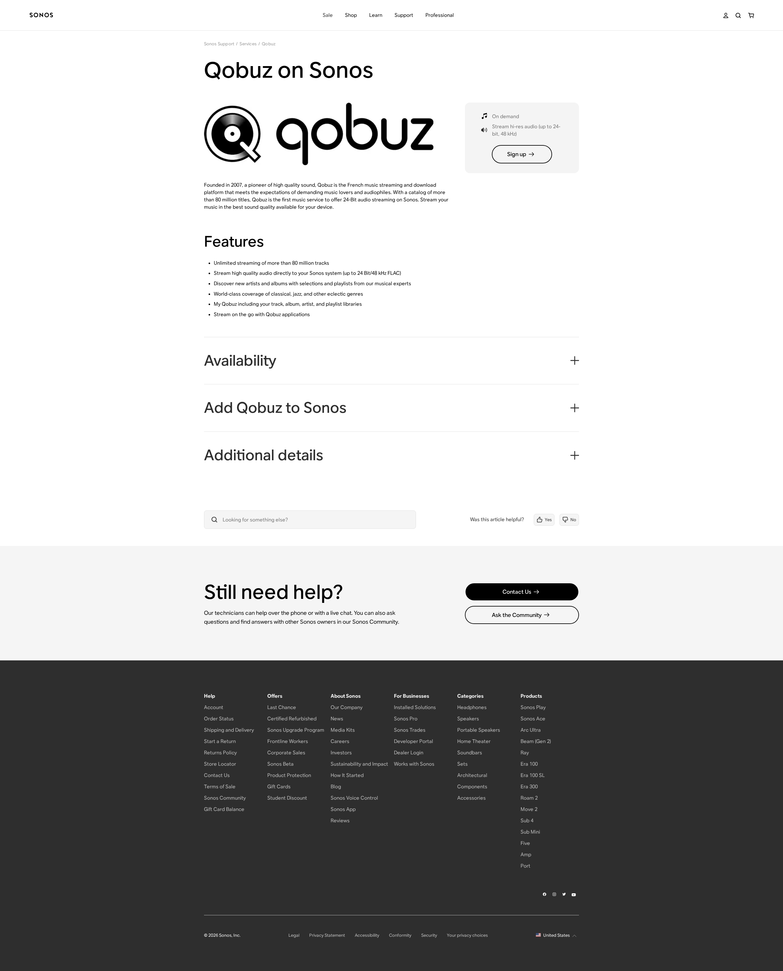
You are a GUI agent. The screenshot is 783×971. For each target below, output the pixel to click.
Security (429, 935)
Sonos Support (219, 44)
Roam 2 (529, 798)
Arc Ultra (531, 730)
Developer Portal (413, 741)
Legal (293, 935)
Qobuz (269, 44)
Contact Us (517, 591)
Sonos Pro (405, 718)
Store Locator (220, 764)
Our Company (346, 707)
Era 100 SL (533, 775)
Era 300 (529, 786)
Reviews (340, 820)
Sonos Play (533, 707)
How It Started (347, 775)
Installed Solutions (415, 707)
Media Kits (343, 730)
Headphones (472, 707)
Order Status (219, 718)
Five (525, 843)
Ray (525, 752)
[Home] (41, 15)
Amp (526, 854)
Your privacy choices (467, 935)
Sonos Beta (280, 764)
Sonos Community (225, 798)
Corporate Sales (286, 752)
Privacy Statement (327, 935)
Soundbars (469, 752)
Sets (462, 764)
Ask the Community (517, 614)
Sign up (516, 154)
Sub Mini (530, 832)
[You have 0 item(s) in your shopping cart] (751, 15)
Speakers (468, 718)
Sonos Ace (533, 718)
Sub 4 (527, 820)
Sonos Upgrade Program (295, 730)
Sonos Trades (409, 730)
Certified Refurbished (292, 718)
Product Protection (289, 775)
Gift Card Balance (224, 809)
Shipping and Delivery (229, 730)
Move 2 (529, 809)
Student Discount (287, 798)
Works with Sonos (414, 764)
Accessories (471, 798)
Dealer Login (408, 752)
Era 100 (529, 764)
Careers (340, 741)
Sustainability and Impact (359, 764)
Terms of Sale (220, 786)
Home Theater (474, 741)
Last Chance (281, 707)
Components (472, 786)
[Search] (738, 15)
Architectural (472, 775)
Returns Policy (220, 752)
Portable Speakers (478, 730)
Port (525, 866)
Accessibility (367, 935)
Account (213, 707)
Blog (336, 786)
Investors (341, 752)
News (337, 718)
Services (248, 44)
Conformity (400, 935)
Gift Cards (279, 786)
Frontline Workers (287, 741)
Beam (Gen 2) (536, 741)
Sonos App (343, 809)
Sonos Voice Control (354, 798)
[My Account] (725, 15)
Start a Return (220, 741)
